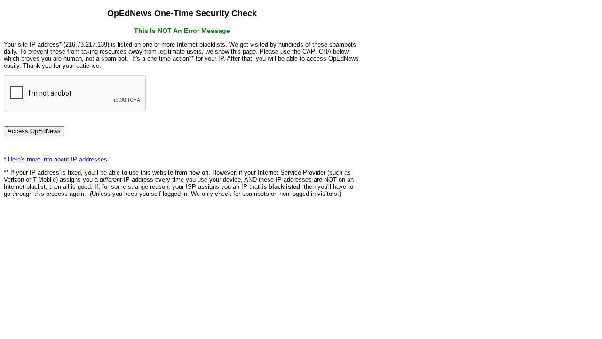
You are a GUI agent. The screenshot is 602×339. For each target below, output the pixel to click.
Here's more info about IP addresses (57, 159)
